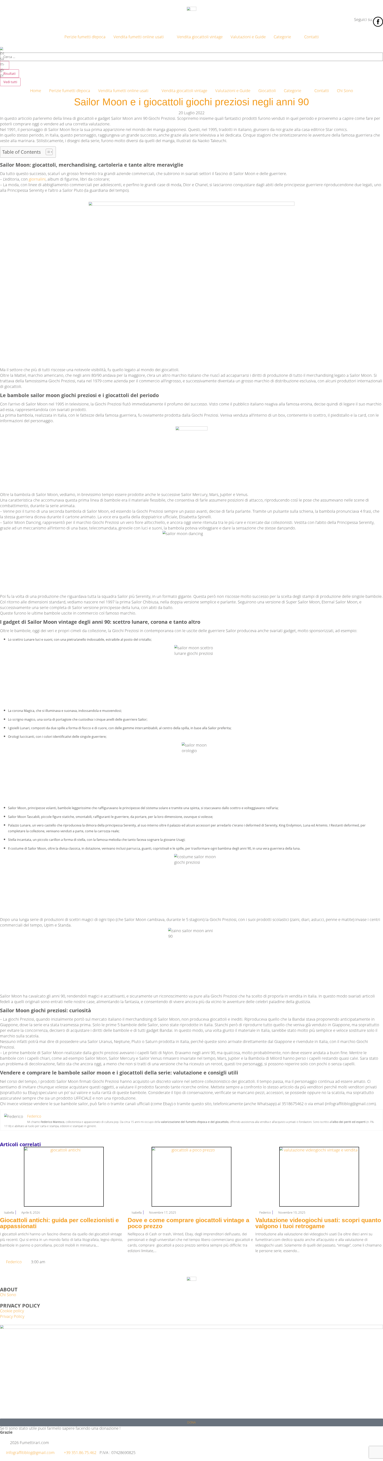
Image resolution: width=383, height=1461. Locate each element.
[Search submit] (4, 65)
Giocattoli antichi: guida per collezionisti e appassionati (59, 1223)
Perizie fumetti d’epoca (85, 36)
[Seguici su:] (378, 22)
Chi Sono (345, 90)
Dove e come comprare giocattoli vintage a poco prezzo (188, 1223)
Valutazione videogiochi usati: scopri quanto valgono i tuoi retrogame (318, 1223)
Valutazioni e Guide (248, 36)
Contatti (311, 36)
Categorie (282, 36)
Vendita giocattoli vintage (200, 36)
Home (35, 90)
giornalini (37, 179)
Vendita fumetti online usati (139, 36)
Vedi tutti (10, 82)
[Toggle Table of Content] (47, 152)
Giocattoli (267, 90)
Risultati (9, 73)
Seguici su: (363, 19)
